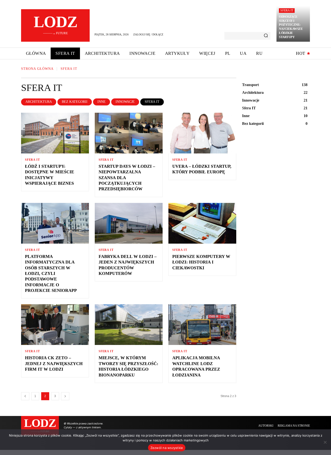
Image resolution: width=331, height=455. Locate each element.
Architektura (38, 102)
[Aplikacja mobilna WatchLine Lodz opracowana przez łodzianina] (202, 324)
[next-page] (65, 396)
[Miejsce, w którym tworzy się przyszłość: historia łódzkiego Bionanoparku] (129, 324)
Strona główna (37, 69)
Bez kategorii (74, 102)
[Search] (265, 36)
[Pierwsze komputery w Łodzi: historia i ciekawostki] (202, 223)
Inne (101, 102)
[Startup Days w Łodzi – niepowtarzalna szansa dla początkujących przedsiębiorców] (129, 133)
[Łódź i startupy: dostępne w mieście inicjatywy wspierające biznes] (55, 133)
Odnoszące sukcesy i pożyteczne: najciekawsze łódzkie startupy (291, 27)
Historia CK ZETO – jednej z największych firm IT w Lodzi (54, 363)
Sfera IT (286, 10)
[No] (325, 442)
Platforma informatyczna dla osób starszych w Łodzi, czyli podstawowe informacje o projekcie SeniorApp (51, 273)
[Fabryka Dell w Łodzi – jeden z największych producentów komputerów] (129, 223)
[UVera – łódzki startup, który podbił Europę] (202, 133)
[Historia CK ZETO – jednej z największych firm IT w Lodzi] (55, 324)
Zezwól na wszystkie (166, 448)
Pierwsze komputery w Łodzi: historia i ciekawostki (201, 262)
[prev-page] (25, 396)
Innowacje (125, 102)
